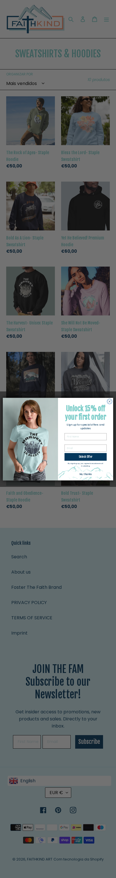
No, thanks (85, 474)
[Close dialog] (109, 401)
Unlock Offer (85, 457)
